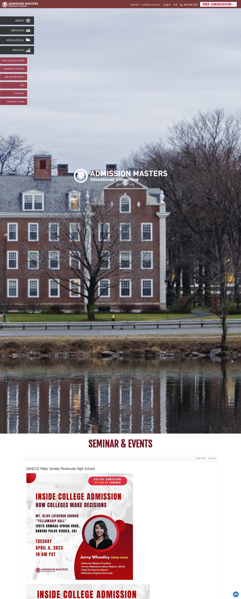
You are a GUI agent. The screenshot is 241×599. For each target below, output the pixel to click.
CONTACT (19, 93)
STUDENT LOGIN (15, 102)
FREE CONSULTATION (13, 61)
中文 (175, 5)
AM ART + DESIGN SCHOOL (146, 4)
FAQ (22, 85)
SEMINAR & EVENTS (13, 69)
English (167, 4)
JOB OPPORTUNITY (14, 77)
